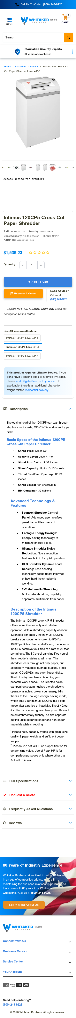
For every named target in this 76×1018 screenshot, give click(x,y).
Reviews (14, 823)
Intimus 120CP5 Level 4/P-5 (22, 346)
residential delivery (37, 390)
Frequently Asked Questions (29, 809)
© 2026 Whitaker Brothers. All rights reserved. (38, 1012)
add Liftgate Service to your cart (36, 381)
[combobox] (38, 37)
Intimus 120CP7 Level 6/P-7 (22, 355)
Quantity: (11, 264)
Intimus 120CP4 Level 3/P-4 (22, 337)
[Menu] (9, 20)
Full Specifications (22, 781)
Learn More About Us (24, 905)
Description (17, 409)
